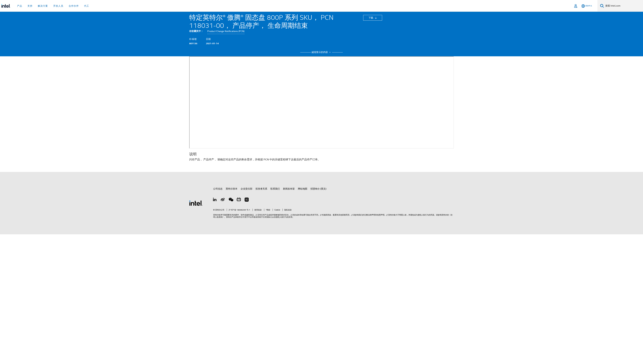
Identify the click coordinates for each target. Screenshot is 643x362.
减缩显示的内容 (319, 52)
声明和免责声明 (378, 215)
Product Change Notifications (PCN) (225, 31)
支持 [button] (29, 5)
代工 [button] (86, 5)
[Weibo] (223, 200)
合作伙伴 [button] (74, 5)
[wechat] (231, 200)
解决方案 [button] (43, 5)
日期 (208, 39)
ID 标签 (193, 39)
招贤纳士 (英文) (318, 188)
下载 (371, 17)
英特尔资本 (231, 188)
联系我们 (275, 188)
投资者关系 (261, 188)
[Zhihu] (246, 200)
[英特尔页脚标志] (196, 202)
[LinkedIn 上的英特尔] (215, 200)
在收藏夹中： (196, 31)
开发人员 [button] (58, 5)
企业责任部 (246, 188)
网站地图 (302, 188)
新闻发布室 (289, 188)
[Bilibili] (239, 200)
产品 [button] (19, 5)
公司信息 (218, 188)
